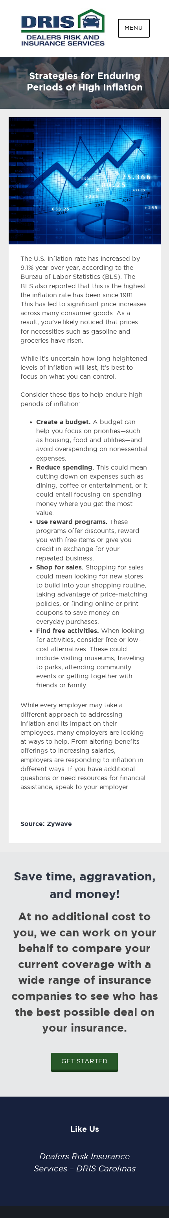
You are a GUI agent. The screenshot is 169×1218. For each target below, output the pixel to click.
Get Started (84, 1061)
